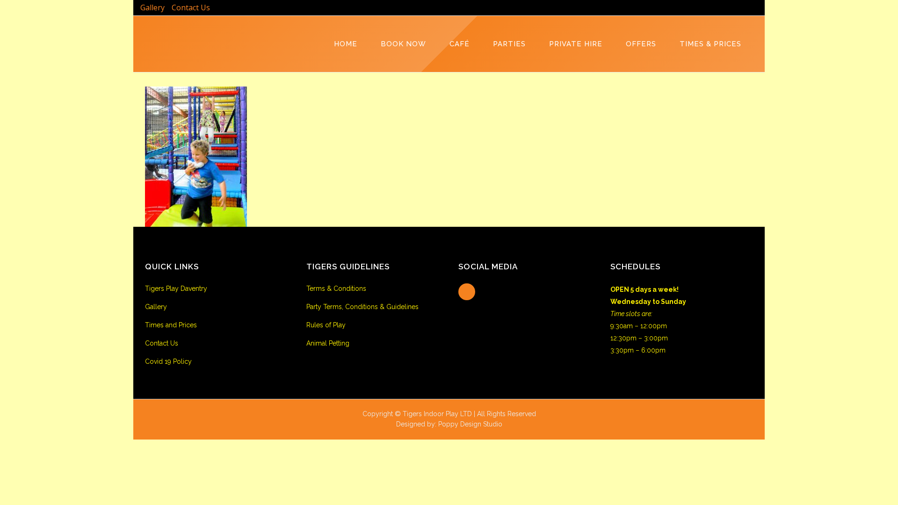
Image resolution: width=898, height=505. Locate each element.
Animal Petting (327, 343)
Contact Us (191, 7)
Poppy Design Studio (470, 424)
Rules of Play (326, 325)
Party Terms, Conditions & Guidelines (362, 306)
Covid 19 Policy (168, 361)
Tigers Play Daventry (176, 288)
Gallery (152, 7)
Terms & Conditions (336, 288)
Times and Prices (171, 325)
